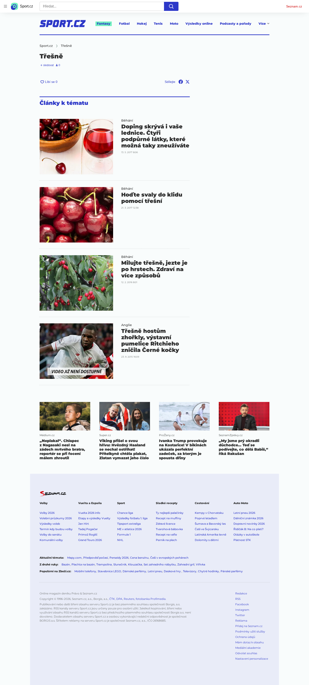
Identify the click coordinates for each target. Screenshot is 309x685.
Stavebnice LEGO (109, 571)
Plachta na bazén (83, 564)
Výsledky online (199, 24)
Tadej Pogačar (88, 529)
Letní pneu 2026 (244, 512)
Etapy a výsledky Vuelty (94, 518)
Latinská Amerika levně (210, 534)
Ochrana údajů (245, 637)
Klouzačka (135, 564)
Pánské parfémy (232, 571)
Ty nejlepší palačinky (169, 512)
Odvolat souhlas (246, 653)
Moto (174, 24)
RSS (237, 599)
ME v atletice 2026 (129, 529)
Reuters (129, 599)
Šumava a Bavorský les (210, 523)
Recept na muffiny (168, 518)
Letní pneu (155, 571)
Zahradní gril (185, 564)
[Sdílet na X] (187, 81)
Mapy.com (74, 557)
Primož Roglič (87, 534)
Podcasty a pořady (235, 24)
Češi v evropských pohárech (169, 557)
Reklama (241, 620)
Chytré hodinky (208, 571)
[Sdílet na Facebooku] (180, 81)
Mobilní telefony (85, 571)
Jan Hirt (83, 523)
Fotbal (124, 24)
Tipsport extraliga (129, 523)
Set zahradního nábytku (160, 564)
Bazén (66, 564)
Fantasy (103, 24)
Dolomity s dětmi (207, 540)
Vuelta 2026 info (89, 512)
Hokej (142, 24)
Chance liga (125, 512)
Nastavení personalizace (251, 658)
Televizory (189, 571)
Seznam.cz (294, 6)
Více (262, 24)
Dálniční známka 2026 (248, 518)
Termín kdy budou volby (56, 529)
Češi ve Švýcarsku (207, 529)
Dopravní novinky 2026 (249, 523)
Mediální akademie (248, 647)
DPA (119, 599)
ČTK (112, 599)
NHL (120, 540)
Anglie (126, 325)
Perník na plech (166, 540)
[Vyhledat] (171, 6)
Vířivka (200, 564)
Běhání (127, 120)
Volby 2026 (47, 512)
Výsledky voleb (50, 523)
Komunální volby (51, 540)
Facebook (242, 604)
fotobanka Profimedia (151, 599)
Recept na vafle (166, 534)
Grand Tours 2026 (90, 540)
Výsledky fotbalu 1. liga (132, 518)
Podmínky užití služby (250, 631)
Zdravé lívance (165, 523)
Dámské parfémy (134, 571)
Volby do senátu (51, 534)
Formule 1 (124, 534)
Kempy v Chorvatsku (209, 512)
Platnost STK (242, 540)
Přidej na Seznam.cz (248, 626)
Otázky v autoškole (246, 534)
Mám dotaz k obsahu (249, 642)
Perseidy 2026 (118, 557)
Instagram (242, 609)
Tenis (158, 24)
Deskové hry (172, 571)
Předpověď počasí (95, 557)
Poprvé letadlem (206, 518)
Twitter (240, 615)
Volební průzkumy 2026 (56, 518)
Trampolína (104, 564)
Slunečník (119, 564)
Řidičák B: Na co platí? (248, 529)
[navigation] (5, 6)
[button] (76, 146)
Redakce (241, 593)
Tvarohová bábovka (169, 529)
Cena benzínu (139, 557)
